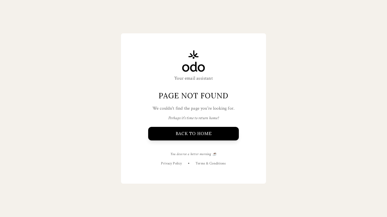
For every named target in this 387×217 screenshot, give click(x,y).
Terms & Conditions (210, 163)
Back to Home (193, 133)
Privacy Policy (171, 163)
